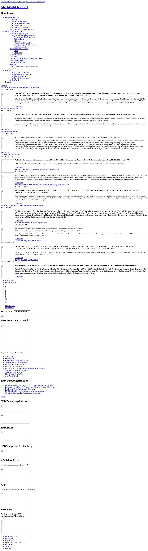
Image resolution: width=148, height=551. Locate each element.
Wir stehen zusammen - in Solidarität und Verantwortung (20, 88)
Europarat (13, 68)
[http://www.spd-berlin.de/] (15, 441)
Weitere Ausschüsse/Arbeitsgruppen (22, 35)
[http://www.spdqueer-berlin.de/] (16, 520)
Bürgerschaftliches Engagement (25, 37)
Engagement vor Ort (12, 17)
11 (6, 300)
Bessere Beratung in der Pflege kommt (28, 241)
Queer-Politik (9, 356)
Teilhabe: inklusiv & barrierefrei (16, 362)
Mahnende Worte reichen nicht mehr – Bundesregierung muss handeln (29, 385)
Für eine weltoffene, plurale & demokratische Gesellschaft (25, 368)
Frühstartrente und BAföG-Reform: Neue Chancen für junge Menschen (29, 387)
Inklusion (17, 41)
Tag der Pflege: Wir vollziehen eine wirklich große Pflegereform (37, 169)
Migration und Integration (22, 43)
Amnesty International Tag (10, 154)
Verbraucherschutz (20, 47)
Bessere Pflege (10, 358)
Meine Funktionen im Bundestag (21, 74)
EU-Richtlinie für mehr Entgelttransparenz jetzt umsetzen (24, 391)
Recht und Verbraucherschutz (20, 33)
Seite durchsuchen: (7, 311)
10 (6, 298)
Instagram (8, 548)
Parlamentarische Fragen (18, 62)
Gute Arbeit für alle (11, 376)
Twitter (7, 546)
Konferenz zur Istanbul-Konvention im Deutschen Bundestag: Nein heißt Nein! (42, 185)
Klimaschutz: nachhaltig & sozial (16, 360)
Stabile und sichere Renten (14, 372)
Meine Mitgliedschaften (18, 76)
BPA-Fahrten (18, 25)
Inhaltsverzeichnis (11, 536)
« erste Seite (9, 280)
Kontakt (8, 82)
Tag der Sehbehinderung (9, 108)
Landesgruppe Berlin (17, 60)
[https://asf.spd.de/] (15, 493)
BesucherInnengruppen (22, 23)
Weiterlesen (19, 106)
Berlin (16, 51)
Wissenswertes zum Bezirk (19, 27)
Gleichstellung (19, 39)
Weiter (3, 397)
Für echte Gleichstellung (13, 366)
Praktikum (13, 57)
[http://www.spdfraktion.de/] (15, 411)
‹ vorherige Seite (10, 282)
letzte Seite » (9, 308)
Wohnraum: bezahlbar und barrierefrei (18, 370)
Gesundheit (13, 64)
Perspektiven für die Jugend (14, 364)
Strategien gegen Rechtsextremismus (26, 45)
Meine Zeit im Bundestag (14, 31)
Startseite (4, 86)
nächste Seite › (10, 306)
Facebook (8, 544)
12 (6, 302)
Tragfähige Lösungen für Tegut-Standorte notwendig (23, 393)
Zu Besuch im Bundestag (18, 21)
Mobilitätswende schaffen (14, 374)
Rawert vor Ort (15, 19)
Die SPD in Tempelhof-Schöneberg (22, 29)
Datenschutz (9, 540)
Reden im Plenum (16, 55)
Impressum (9, 538)
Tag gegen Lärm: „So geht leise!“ (26, 260)
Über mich (8, 70)
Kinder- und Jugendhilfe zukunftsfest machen (20, 389)
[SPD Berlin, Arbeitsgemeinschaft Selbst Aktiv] (15, 469)
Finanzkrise (18, 53)
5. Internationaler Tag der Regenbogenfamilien (31, 223)
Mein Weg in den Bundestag (19, 72)
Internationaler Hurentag (9, 131)
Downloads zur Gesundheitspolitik (26, 66)
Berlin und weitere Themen (19, 49)
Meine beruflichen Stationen (19, 78)
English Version (15, 80)
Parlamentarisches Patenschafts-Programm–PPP (26, 58)
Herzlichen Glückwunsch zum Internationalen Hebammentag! (22, 205)
